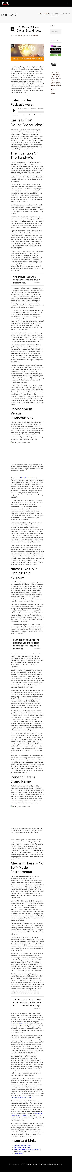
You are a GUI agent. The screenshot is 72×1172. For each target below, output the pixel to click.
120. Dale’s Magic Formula (59, 75)
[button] (66, 3)
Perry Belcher (25, 478)
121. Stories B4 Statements (55, 75)
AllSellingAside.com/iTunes (19, 1024)
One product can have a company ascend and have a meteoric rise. (26, 279)
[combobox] (55, 31)
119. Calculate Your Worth (54, 83)
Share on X (37, 282)
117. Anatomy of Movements (55, 90)
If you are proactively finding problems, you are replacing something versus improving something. (26, 644)
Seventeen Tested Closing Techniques (26, 1149)
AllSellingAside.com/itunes (22, 1145)
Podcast (47, 14)
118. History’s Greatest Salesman (59, 83)
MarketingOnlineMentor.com (22, 1098)
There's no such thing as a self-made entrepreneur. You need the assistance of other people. (27, 1002)
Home (40, 14)
